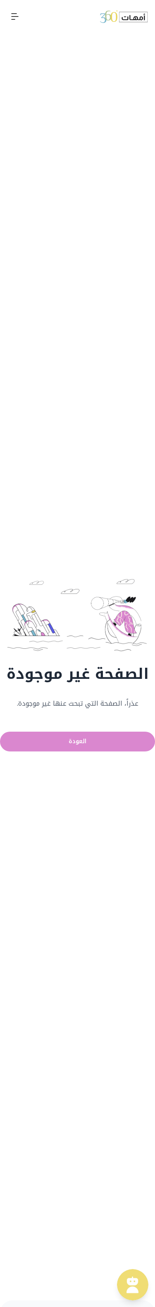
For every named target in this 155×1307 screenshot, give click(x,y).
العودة (77, 741)
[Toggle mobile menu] (15, 16)
